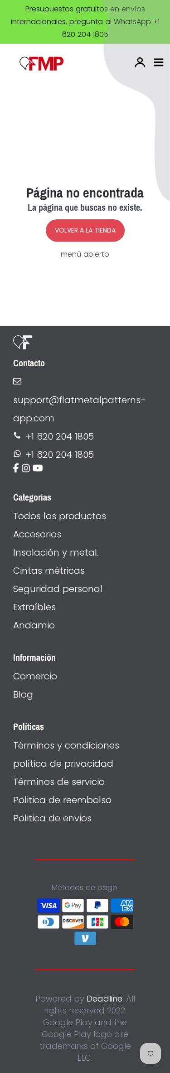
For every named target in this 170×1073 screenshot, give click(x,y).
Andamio (34, 625)
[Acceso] (140, 62)
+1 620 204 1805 (60, 436)
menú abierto (85, 254)
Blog (23, 694)
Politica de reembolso (62, 800)
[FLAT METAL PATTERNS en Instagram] (25, 469)
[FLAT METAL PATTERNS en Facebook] (16, 469)
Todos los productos (59, 516)
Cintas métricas (49, 570)
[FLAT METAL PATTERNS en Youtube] (38, 469)
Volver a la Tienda (85, 230)
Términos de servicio (59, 781)
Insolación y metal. (55, 552)
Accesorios (37, 534)
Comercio (35, 676)
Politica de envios (52, 818)
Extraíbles (34, 607)
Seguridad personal (57, 588)
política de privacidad (63, 763)
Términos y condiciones (66, 745)
